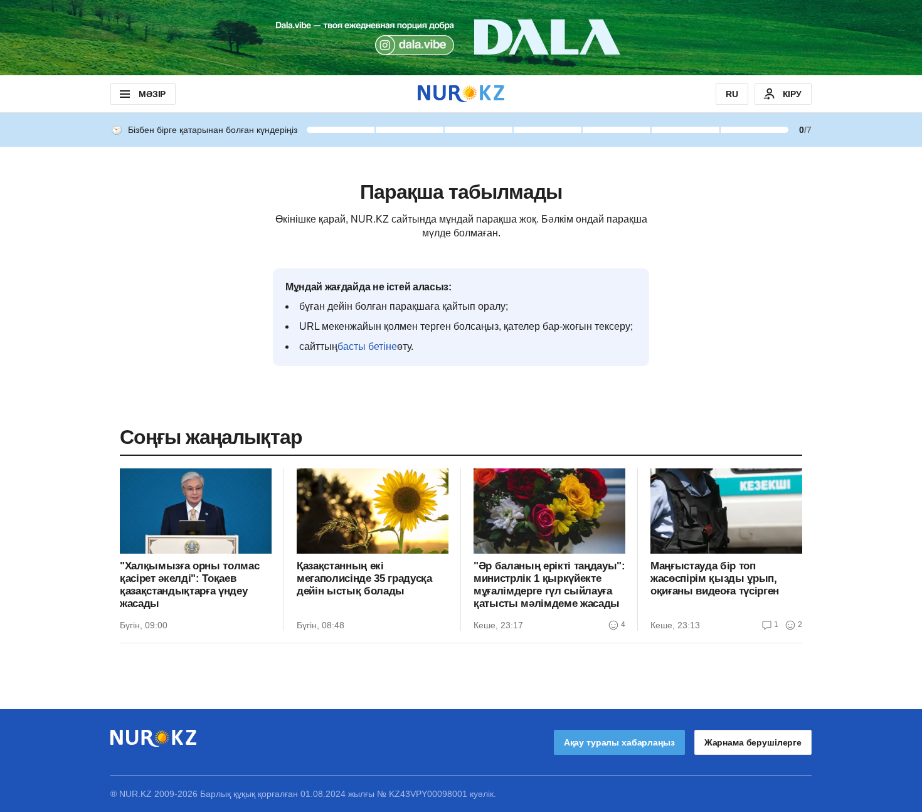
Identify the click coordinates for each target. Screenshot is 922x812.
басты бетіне (367, 346)
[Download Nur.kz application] (461, 37)
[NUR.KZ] (461, 93)
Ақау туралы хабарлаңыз (619, 742)
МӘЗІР (152, 94)
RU (732, 94)
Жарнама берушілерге (753, 742)
